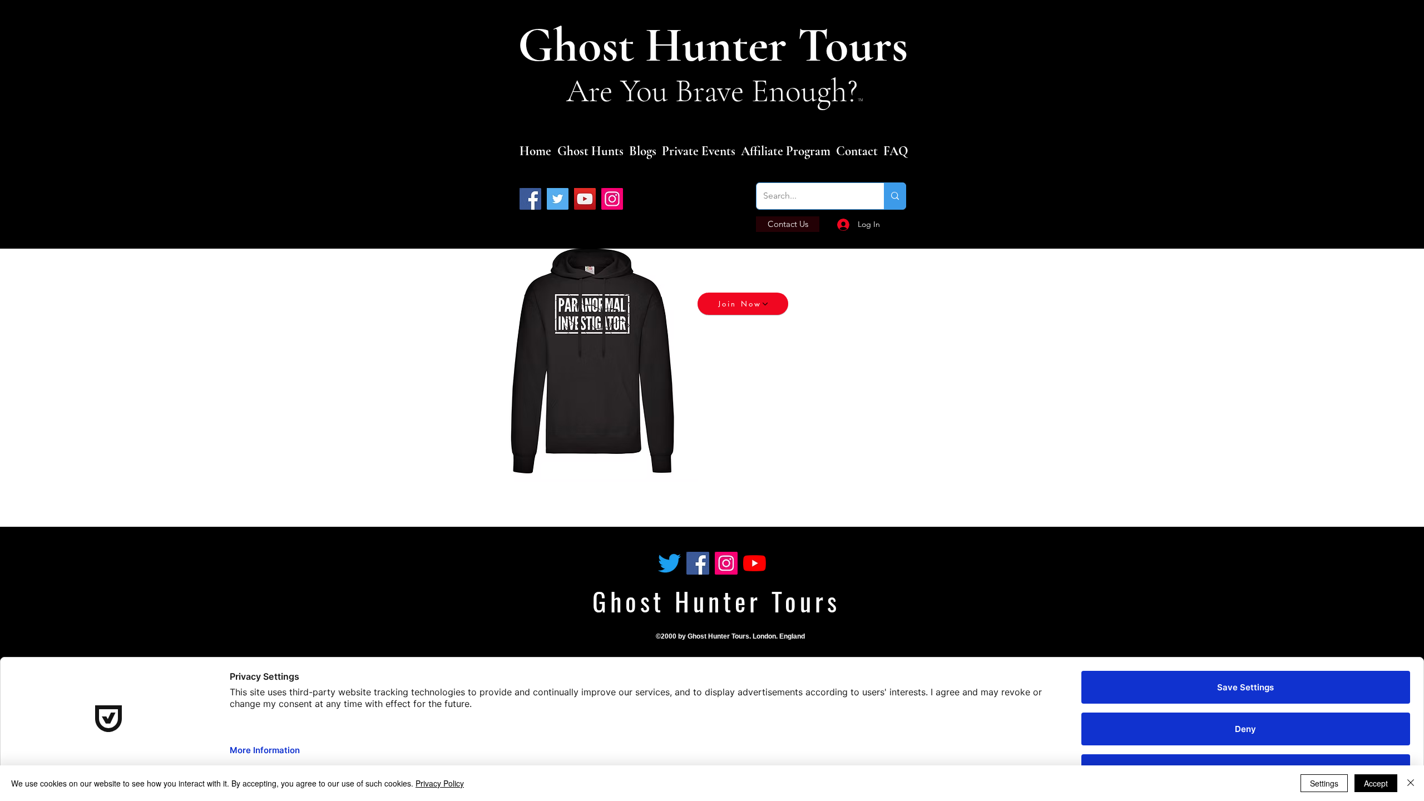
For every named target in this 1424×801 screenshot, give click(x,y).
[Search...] (895, 196)
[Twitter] (557, 199)
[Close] (1410, 783)
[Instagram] (612, 199)
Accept (1376, 783)
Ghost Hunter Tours (718, 45)
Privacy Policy (440, 783)
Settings (1324, 783)
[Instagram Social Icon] (726, 563)
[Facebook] (530, 199)
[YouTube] (585, 199)
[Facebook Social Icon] (697, 563)
